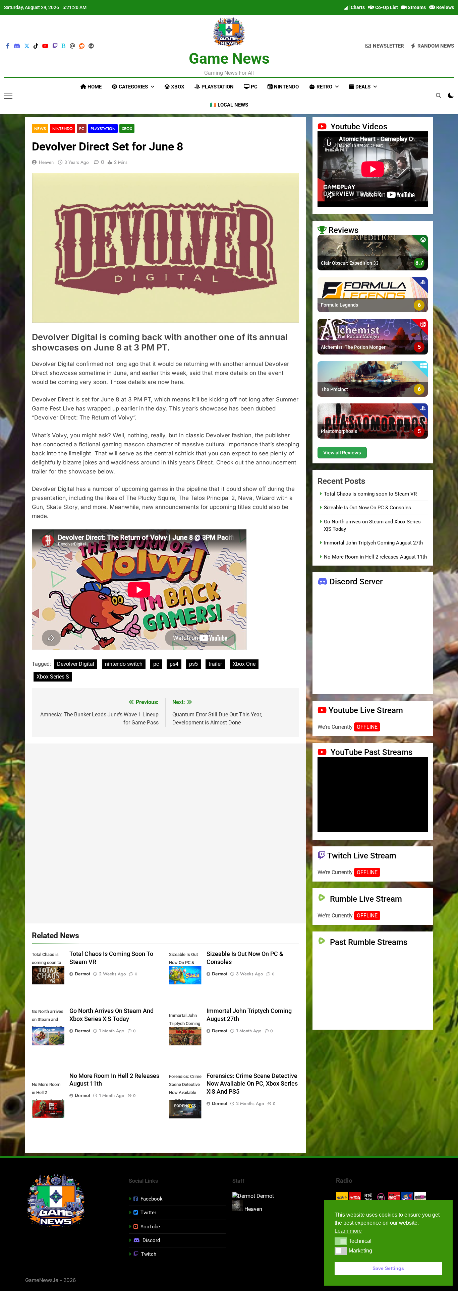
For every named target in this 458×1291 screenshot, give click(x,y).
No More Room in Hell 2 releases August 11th (375, 557)
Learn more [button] (348, 1231)
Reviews (444, 7)
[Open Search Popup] (438, 95)
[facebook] (7, 46)
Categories (132, 87)
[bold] (64, 46)
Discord (151, 1240)
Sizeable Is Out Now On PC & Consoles (367, 508)
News (40, 128)
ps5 (193, 664)
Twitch (148, 1254)
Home (94, 87)
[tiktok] (36, 46)
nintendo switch (123, 664)
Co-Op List (386, 7)
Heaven (46, 162)
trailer (215, 664)
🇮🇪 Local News (229, 105)
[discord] (16, 46)
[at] (72, 46)
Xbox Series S (53, 676)
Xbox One (244, 664)
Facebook (151, 1199)
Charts (357, 7)
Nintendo (286, 87)
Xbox (177, 87)
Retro (323, 87)
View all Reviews (342, 452)
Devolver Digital (75, 664)
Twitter (148, 1213)
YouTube (150, 1227)
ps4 (174, 664)
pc (156, 664)
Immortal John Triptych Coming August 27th (373, 543)
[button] (341, 1241)
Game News (229, 58)
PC (253, 87)
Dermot (82, 973)
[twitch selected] (55, 46)
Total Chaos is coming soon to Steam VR (370, 494)
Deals (362, 87)
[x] (27, 46)
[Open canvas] (8, 96)
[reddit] (82, 46)
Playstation (217, 87)
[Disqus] (165, 832)
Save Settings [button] (388, 1268)
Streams (416, 7)
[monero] (91, 46)
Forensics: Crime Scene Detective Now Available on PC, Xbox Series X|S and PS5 (252, 1084)
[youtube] (45, 46)
